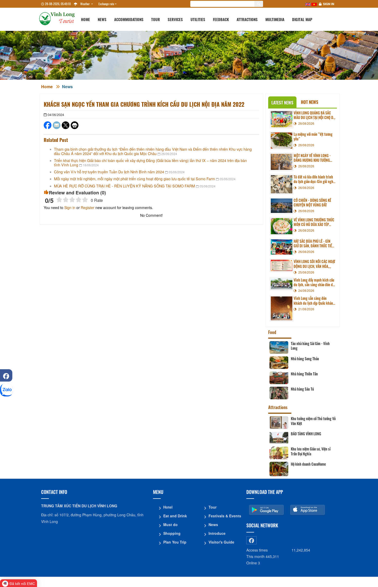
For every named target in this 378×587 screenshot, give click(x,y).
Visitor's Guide (221, 542)
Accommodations (128, 19)
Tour (155, 19)
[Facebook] (6, 375)
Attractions (247, 19)
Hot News (309, 102)
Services (175, 19)
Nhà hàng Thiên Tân (304, 374)
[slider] (72, 199)
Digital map (302, 19)
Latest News (282, 102)
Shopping (172, 533)
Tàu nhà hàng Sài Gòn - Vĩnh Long (310, 345)
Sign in (328, 4)
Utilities (198, 19)
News (102, 19)
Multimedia (274, 19)
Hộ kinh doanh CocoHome (308, 464)
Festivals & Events (225, 515)
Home (85, 19)
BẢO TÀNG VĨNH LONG (306, 433)
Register (87, 207)
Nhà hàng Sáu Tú (302, 389)
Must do (170, 524)
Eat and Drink (175, 515)
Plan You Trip (174, 542)
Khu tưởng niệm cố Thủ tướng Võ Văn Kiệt (313, 421)
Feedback (221, 19)
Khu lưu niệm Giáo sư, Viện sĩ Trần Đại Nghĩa (311, 451)
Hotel (168, 507)
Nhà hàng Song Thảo (305, 358)
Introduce (217, 533)
